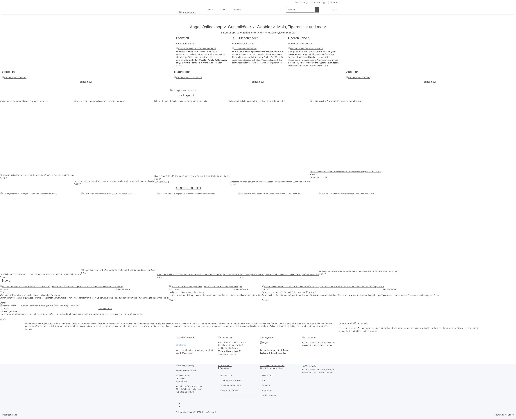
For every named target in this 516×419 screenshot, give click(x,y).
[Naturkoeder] (183, 89)
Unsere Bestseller (188, 188)
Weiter (3, 302)
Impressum (267, 390)
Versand (212, 412)
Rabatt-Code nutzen (229, 390)
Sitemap (266, 385)
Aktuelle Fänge (301, 2)
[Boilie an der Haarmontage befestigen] (215, 286)
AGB (264, 380)
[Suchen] (317, 10)
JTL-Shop (510, 414)
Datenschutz (268, 375)
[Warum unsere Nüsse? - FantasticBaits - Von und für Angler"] (350, 286)
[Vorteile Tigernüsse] (71, 305)
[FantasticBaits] (187, 13)
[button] (323, 9)
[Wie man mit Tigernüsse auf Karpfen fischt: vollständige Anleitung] (84, 286)
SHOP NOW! (86, 82)
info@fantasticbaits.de (191, 389)
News (6, 280)
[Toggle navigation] (179, 7)
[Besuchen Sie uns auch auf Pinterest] (184, 406)
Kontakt (334, 2)
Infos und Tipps (319, 2)
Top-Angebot (185, 95)
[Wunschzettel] (327, 9)
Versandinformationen (230, 385)
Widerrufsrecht (269, 395)
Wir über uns (226, 375)
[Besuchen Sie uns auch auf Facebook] (184, 403)
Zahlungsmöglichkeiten (230, 380)
